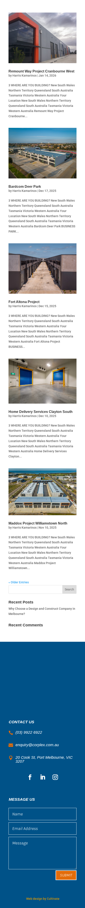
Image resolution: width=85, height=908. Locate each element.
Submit (66, 875)
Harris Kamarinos (24, 75)
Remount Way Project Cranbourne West (41, 71)
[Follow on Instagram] (55, 777)
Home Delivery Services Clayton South (40, 412)
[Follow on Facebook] (29, 777)
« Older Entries (18, 582)
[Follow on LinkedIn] (42, 777)
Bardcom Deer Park (24, 186)
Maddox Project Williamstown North (37, 523)
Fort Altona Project (23, 302)
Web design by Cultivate (43, 898)
